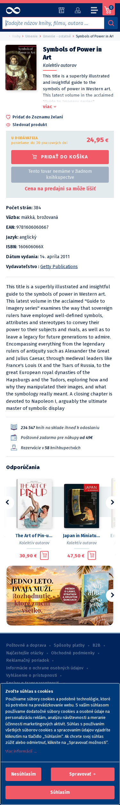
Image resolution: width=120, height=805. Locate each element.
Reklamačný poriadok (27, 660)
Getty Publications (59, 266)
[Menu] (95, 11)
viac (47, 106)
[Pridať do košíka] (44, 555)
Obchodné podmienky (73, 653)
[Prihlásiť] (77, 10)
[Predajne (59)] (61, 10)
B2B (96, 645)
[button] (23, 774)
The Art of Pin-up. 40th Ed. (34, 535)
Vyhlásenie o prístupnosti (31, 675)
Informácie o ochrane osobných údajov (45, 668)
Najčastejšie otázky (25, 653)
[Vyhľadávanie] (111, 23)
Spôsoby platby (69, 645)
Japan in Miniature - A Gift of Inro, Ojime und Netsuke (81, 535)
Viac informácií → (21, 751)
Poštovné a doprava (26, 645)
